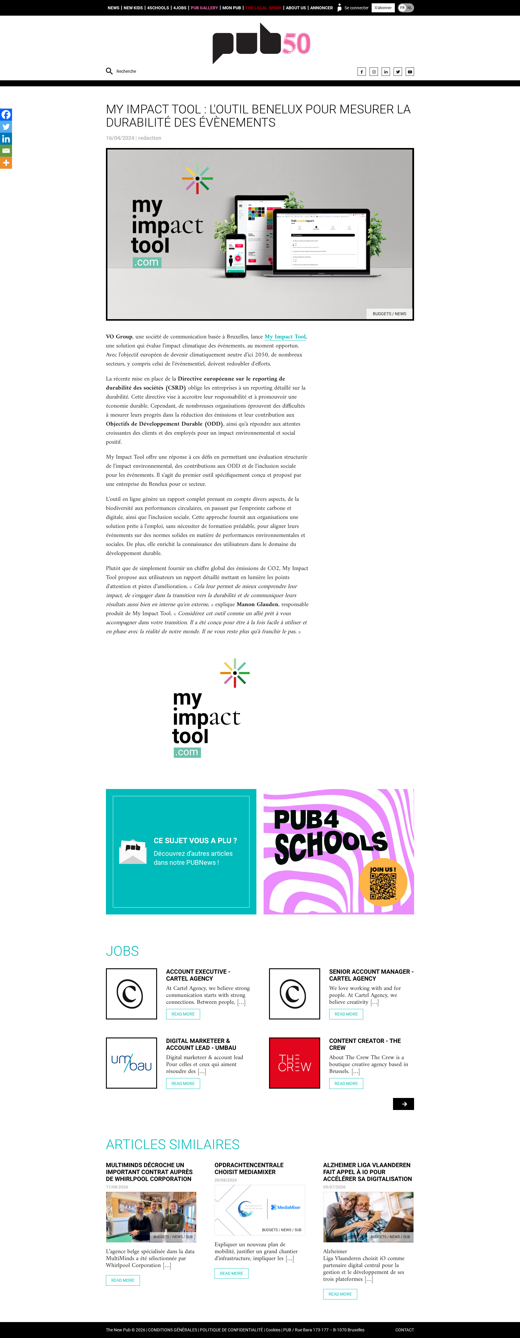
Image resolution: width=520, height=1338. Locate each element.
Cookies (273, 1330)
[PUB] (262, 49)
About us (296, 8)
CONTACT (404, 1330)
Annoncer (321, 8)
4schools (158, 8)
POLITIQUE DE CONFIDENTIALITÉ (231, 1330)
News (113, 8)
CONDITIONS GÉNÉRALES (172, 1330)
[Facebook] (362, 71)
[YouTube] (410, 71)
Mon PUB (231, 8)
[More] (6, 163)
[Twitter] (398, 71)
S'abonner (383, 7)
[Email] (6, 151)
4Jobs (180, 8)
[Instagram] (374, 71)
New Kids (133, 8)
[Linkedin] (6, 139)
